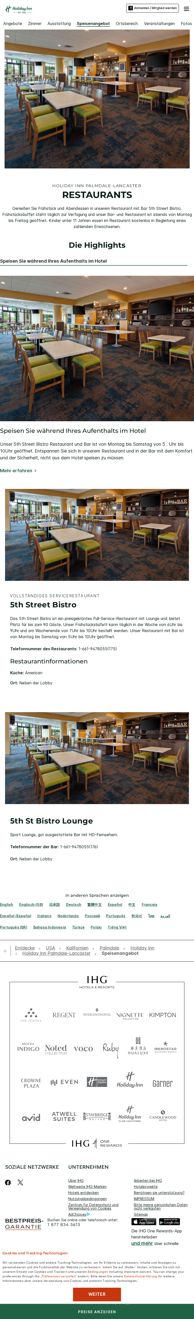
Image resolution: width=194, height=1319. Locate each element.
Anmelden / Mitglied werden (155, 8)
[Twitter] (20, 1182)
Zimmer (34, 23)
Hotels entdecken (83, 1192)
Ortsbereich (127, 23)
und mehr (142, 1243)
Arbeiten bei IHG (148, 1180)
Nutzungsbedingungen (87, 1199)
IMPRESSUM (144, 1199)
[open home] (7, 951)
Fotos (186, 23)
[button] (186, 8)
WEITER (97, 1294)
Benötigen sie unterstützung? (159, 1192)
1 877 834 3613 (63, 1224)
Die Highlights (97, 245)
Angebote (12, 23)
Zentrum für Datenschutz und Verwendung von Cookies (93, 1206)
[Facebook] (9, 1182)
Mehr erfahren (16, 470)
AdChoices (77, 1214)
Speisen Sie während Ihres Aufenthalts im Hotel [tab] (53, 261)
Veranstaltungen (159, 23)
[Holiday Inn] (18, 9)
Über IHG (76, 1180)
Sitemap (141, 1214)
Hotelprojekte (146, 1186)
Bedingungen (98, 1271)
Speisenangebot (93, 23)
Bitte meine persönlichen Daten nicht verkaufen (161, 1206)
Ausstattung (59, 23)
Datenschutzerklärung (140, 1276)
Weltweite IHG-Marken (87, 1186)
